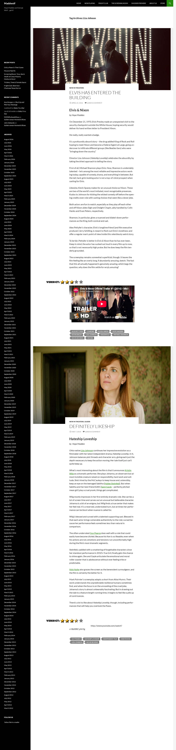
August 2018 (8, 457)
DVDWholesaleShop (11, 117)
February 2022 (9, 318)
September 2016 (10, 533)
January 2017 (9, 520)
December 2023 (10, 245)
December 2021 (10, 325)
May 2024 (7, 229)
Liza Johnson (91, 335)
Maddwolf (9, 3)
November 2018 (10, 447)
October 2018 (9, 450)
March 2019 (8, 434)
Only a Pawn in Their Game (13, 67)
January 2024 (9, 242)
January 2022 (9, 321)
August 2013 (8, 655)
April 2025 (8, 192)
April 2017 (8, 510)
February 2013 (9, 675)
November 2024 (10, 209)
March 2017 (8, 513)
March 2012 (8, 708)
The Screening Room (120, 3)
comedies (90, 331)
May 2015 (7, 586)
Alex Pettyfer (77, 331)
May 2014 (7, 625)
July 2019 (7, 420)
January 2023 (9, 282)
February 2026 (9, 159)
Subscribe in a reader (11, 722)
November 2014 (10, 606)
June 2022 (8, 305)
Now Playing (90, 3)
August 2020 (8, 377)
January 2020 (9, 401)
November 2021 (10, 328)
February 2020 (9, 397)
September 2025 (10, 176)
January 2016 (9, 559)
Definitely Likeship (92, 426)
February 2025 (9, 199)
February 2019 (9, 437)
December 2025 (10, 166)
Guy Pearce (95, 533)
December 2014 (10, 602)
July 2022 (7, 301)
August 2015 (8, 576)
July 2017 (7, 500)
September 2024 (10, 215)
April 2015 (8, 589)
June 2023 (8, 265)
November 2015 (10, 566)
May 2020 (7, 387)
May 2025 (7, 189)
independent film (110, 639)
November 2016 (10, 526)
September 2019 (10, 414)
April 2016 (8, 549)
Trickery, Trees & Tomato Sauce (15, 82)
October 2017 (9, 490)
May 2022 (7, 308)
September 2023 (10, 255)
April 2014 (8, 629)
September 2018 (10, 454)
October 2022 (9, 291)
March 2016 (8, 553)
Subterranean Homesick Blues (15, 120)
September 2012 (10, 692)
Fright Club (103, 3)
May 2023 (7, 268)
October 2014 (9, 609)
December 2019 (10, 404)
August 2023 (8, 258)
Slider (87, 422)
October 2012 (9, 688)
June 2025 (8, 186)
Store (162, 3)
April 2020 (8, 391)
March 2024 (8, 235)
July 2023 (7, 262)
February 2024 (9, 239)
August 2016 (8, 536)
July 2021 (7, 341)
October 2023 (9, 252)
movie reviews (77, 338)
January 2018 (9, 480)
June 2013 (8, 662)
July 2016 (7, 539)
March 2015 (8, 592)
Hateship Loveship (92, 639)
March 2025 (8, 196)
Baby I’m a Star (19, 108)
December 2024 (10, 205)
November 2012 (10, 685)
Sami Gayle (106, 486)
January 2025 (9, 202)
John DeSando (9, 123)
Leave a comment (94, 103)
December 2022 (10, 285)
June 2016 (8, 543)
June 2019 (8, 424)
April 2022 (8, 311)
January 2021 (9, 361)
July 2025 (7, 182)
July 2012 (7, 698)
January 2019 (9, 440)
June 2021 (8, 344)
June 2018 (8, 463)
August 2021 (8, 338)
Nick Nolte (74, 569)
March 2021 (8, 354)
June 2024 (8, 225)
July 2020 (7, 381)
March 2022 (8, 315)
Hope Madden (117, 331)
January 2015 (9, 599)
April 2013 (8, 668)
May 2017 (7, 506)
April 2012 (8, 705)
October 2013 (9, 649)
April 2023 (8, 272)
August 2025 (8, 179)
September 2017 (10, 493)
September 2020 (10, 374)
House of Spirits (9, 71)
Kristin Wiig (126, 639)
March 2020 (8, 394)
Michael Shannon (121, 335)
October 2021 (9, 331)
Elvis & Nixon (103, 331)
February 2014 (9, 635)
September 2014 (10, 612)
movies (90, 338)
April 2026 (8, 153)
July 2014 (7, 619)
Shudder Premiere (138, 3)
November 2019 (10, 407)
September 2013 (10, 652)
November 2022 (10, 288)
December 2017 (10, 483)
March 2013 (8, 672)
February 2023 (9, 278)
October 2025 (9, 172)
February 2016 (9, 556)
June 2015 (8, 582)
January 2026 (9, 162)
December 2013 (10, 642)
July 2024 (7, 222)
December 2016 (10, 523)
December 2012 (10, 682)
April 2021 (8, 351)
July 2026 (7, 143)
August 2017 (8, 496)
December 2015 (10, 563)
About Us (153, 3)
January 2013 (9, 678)
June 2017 (8, 503)
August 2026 (8, 139)
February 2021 (9, 358)
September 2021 (10, 334)
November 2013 (10, 645)
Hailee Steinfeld (112, 483)
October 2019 (9, 411)
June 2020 (8, 384)
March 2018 (8, 473)
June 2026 (8, 146)
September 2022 (10, 295)
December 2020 (10, 364)
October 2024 (9, 212)
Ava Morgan (8, 102)
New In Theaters (76, 88)
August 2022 (8, 298)
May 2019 (7, 427)
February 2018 (9, 477)
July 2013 (7, 659)
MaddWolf (105, 335)
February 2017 (9, 516)
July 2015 (7, 579)
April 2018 (8, 470)
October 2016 (9, 530)
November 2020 (10, 368)
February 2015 (9, 596)
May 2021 (7, 348)
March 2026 (8, 156)
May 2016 (7, 546)
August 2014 (8, 616)
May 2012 (7, 702)
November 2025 (10, 169)
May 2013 (7, 665)
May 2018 (7, 467)
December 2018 (10, 444)
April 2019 (8, 430)
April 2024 (8, 232)
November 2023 (10, 248)
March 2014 (8, 632)
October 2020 (9, 371)
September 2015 (10, 573)
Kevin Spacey (77, 335)
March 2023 (8, 275)
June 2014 (8, 622)
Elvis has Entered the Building (95, 95)
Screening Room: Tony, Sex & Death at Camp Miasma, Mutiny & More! (14, 76)
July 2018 (7, 460)
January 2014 (9, 639)
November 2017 (10, 487)
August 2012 (8, 695)
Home (78, 3)
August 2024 (8, 219)
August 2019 (8, 417)
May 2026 (7, 149)
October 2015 (9, 569)
